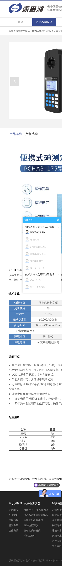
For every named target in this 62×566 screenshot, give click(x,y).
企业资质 (13, 530)
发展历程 (13, 520)
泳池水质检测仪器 (33, 520)
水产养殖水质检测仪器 (36, 515)
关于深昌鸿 (15, 503)
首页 (20, 21)
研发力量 (13, 525)
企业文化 (13, 515)
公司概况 (13, 510)
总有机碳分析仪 (32, 530)
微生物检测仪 (31, 525)
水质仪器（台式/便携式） (37, 510)
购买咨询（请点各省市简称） (41, 227)
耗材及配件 (30, 535)
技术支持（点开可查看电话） (41, 274)
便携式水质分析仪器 (43, 31)
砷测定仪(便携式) (30, 478)
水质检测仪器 (44, 21)
